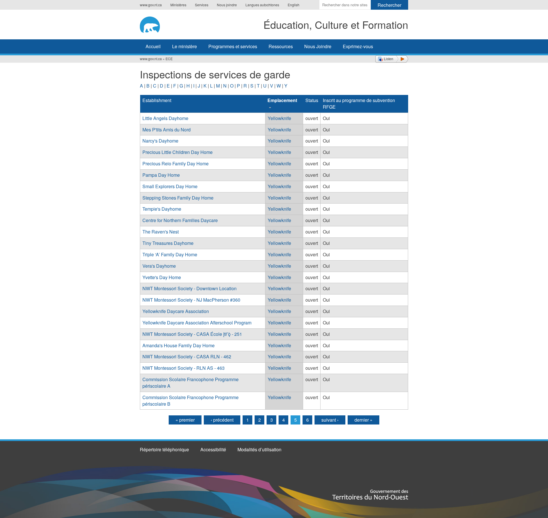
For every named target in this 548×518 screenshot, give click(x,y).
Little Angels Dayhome (165, 118)
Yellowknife (279, 118)
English (293, 4)
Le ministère (184, 46)
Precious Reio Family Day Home (175, 163)
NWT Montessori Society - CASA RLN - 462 (186, 356)
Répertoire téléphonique (164, 449)
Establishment (156, 100)
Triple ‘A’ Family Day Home (169, 254)
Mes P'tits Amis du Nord (166, 129)
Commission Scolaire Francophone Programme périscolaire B (190, 400)
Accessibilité (213, 449)
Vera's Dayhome (159, 266)
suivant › (330, 420)
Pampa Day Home (161, 175)
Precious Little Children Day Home (177, 152)
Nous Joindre (317, 46)
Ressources (281, 46)
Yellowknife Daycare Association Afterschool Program (196, 322)
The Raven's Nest (160, 231)
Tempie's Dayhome (161, 209)
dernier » (363, 420)
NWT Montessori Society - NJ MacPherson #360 (191, 299)
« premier (185, 420)
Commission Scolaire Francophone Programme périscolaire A (190, 382)
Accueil (153, 46)
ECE (169, 58)
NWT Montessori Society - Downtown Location (189, 288)
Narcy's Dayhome (160, 140)
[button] (391, 59)
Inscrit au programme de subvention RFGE (359, 103)
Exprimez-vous (358, 46)
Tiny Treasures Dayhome (168, 243)
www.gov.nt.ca (151, 4)
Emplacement (282, 100)
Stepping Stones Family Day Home (177, 197)
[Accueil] (156, 23)
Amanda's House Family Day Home (178, 345)
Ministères (178, 4)
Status (311, 100)
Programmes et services (232, 46)
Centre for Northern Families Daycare (180, 220)
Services (201, 4)
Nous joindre (227, 4)
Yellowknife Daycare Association (175, 311)
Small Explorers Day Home (170, 186)
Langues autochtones (262, 4)
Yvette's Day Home (161, 277)
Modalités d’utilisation (259, 449)
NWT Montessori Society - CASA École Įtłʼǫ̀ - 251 (192, 334)
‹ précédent (222, 420)
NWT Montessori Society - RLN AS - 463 (183, 368)
